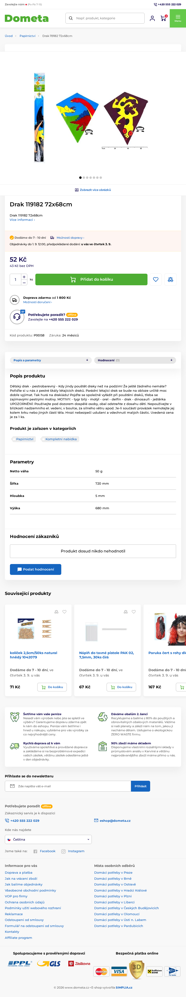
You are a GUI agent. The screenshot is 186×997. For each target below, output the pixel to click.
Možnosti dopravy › (70, 237)
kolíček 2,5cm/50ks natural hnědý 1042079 (33, 655)
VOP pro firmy (16, 896)
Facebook (47, 851)
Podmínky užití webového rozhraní (33, 908)
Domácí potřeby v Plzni (113, 896)
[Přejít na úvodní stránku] (26, 18)
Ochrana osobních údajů (25, 902)
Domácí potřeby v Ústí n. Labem (120, 920)
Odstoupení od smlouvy (24, 920)
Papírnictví (27, 36)
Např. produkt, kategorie (95, 18)
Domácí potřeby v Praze (113, 872)
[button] (178, 18)
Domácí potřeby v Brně (113, 878)
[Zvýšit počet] (24, 277)
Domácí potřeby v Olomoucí (117, 914)
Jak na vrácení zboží (21, 878)
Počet (15, 279)
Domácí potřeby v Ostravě (115, 884)
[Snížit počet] (24, 282)
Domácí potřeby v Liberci (114, 902)
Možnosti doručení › (37, 302)
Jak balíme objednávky (23, 884)
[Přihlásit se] (152, 18)
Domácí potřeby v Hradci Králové (120, 890)
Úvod (9, 36)
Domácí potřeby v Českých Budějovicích (126, 908)
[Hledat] (70, 18)
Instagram (76, 851)
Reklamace (14, 914)
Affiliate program (18, 938)
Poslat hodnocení (38, 569)
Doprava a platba (18, 872)
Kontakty (12, 932)
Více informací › (22, 220)
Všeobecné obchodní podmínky (30, 890)
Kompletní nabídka (61, 439)
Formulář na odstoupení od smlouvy (34, 926)
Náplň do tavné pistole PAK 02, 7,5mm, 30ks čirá (106, 655)
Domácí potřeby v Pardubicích (118, 926)
